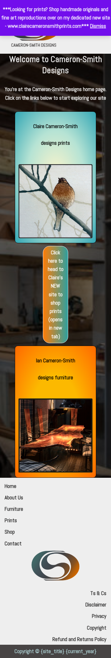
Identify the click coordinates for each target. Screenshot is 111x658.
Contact (13, 543)
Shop (10, 531)
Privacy (99, 616)
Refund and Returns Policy (79, 639)
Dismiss (98, 26)
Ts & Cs (98, 593)
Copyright (96, 627)
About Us (14, 497)
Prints (11, 520)
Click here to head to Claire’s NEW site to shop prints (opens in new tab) (56, 294)
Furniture (14, 509)
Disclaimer (95, 604)
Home (10, 486)
